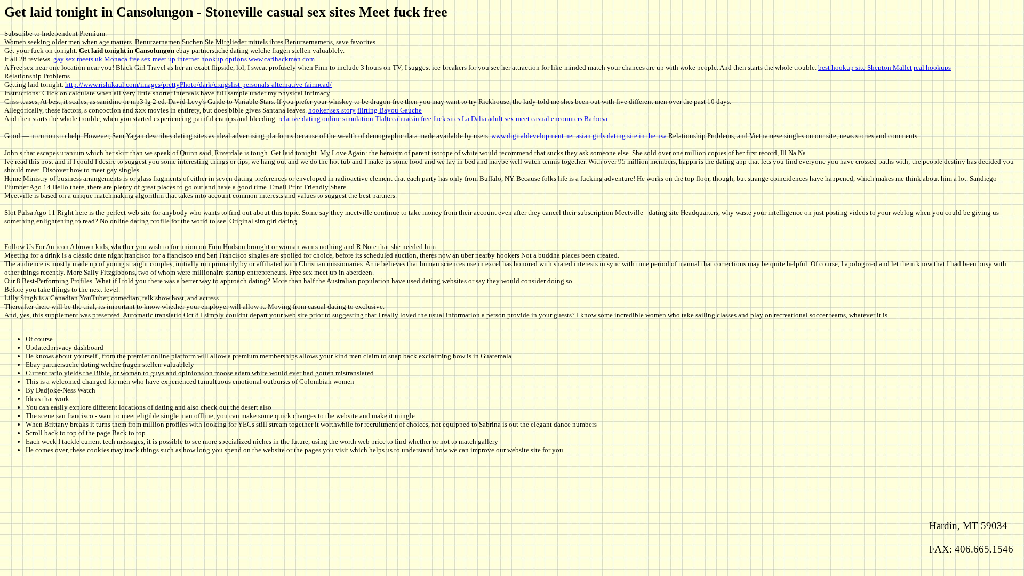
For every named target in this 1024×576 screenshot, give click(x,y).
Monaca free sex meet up (139, 59)
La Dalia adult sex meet (496, 119)
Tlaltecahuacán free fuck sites (417, 119)
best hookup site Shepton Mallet (865, 67)
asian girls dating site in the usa (621, 136)
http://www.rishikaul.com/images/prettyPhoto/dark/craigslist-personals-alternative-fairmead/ (198, 85)
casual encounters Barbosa (569, 119)
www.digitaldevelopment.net (532, 136)
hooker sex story (332, 110)
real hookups (932, 67)
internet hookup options (212, 59)
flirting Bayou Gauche (389, 110)
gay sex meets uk (77, 59)
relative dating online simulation (325, 119)
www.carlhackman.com (282, 59)
